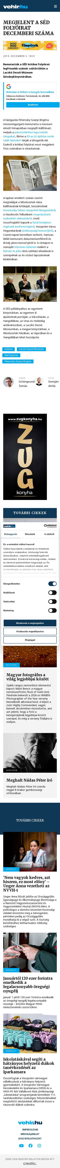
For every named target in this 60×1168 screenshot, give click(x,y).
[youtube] (21, 1146)
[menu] (55, 6)
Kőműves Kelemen (25, 247)
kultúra (8, 349)
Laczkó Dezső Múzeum (31, 349)
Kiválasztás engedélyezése (30, 631)
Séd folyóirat (11, 355)
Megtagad (30, 640)
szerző (22, 378)
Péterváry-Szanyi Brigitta (18, 361)
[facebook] (31, 1146)
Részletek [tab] (30, 534)
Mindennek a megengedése (30, 623)
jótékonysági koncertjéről (37, 230)
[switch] (52, 592)
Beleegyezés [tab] (10, 534)
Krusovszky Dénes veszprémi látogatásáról (29, 210)
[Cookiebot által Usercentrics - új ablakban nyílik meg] (44, 526)
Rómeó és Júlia (12, 251)
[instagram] (39, 1146)
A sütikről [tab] (49, 534)
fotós (51, 378)
